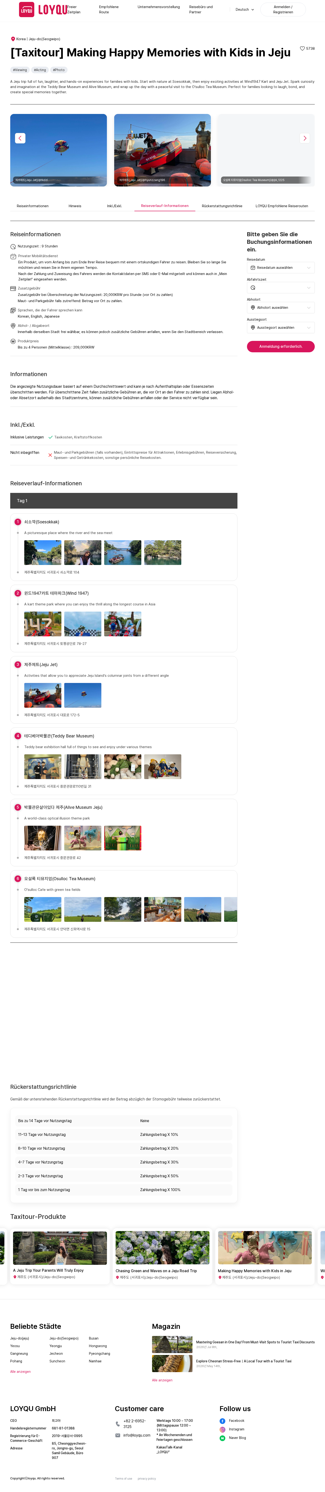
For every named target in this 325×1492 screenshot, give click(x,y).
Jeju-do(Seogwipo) (64, 1338)
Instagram (236, 1429)
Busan (93, 1338)
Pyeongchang (99, 1353)
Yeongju (55, 1346)
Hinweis (75, 206)
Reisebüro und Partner (201, 9)
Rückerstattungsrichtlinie (222, 206)
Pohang (16, 1361)
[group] (60, 1256)
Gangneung (19, 1353)
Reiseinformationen (33, 206)
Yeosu (15, 1346)
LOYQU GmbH (33, 1408)
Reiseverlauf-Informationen (165, 206)
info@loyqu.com (136, 1435)
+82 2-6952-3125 (134, 1424)
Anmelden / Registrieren (283, 9)
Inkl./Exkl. (114, 206)
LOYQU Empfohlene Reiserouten (282, 206)
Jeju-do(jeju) (19, 1338)
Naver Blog (237, 1438)
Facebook (236, 1421)
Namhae (95, 1361)
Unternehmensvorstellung (159, 7)
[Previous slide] (20, 138)
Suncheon (57, 1361)
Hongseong (98, 1346)
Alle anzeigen (162, 1380)
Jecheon (56, 1353)
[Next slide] (305, 138)
